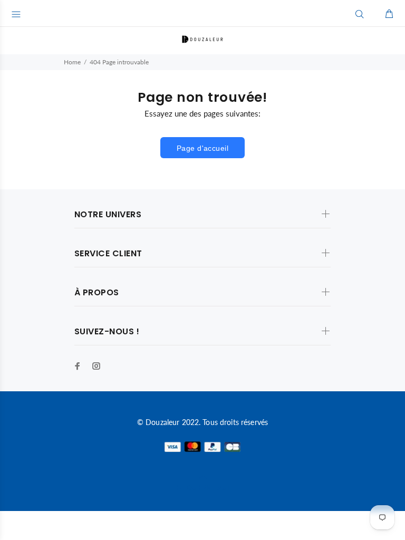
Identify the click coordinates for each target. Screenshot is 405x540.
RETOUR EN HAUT (203, 487)
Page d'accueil (202, 148)
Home (72, 62)
